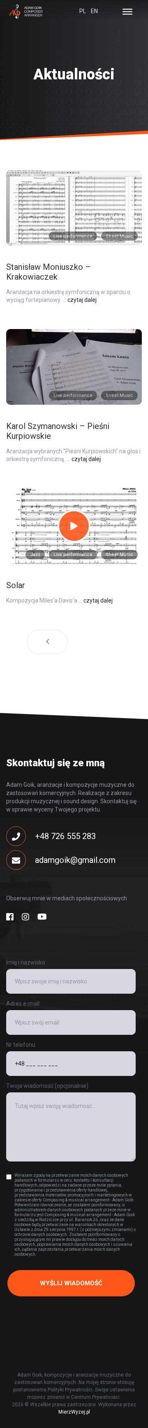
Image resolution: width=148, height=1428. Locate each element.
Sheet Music (119, 236)
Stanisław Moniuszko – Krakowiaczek (48, 272)
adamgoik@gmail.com (75, 860)
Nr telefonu (20, 1044)
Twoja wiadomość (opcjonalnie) (47, 1086)
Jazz (35, 554)
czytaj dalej (82, 300)
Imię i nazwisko (25, 962)
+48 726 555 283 (65, 836)
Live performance (72, 236)
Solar (15, 585)
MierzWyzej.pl (74, 1412)
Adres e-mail (22, 1003)
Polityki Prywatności (70, 1390)
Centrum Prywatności (95, 1397)
